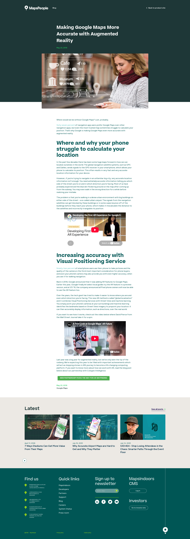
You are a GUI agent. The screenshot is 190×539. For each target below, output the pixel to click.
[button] (25, 461)
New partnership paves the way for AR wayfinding (83, 378)
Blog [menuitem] (61, 501)
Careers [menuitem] (62, 505)
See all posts (157, 409)
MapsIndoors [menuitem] (64, 485)
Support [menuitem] (62, 497)
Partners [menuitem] (62, 493)
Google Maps (62, 388)
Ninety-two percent (66, 268)
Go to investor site (139, 508)
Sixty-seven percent (66, 125)
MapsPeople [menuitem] (33, 532)
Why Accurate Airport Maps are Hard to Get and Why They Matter (93, 447)
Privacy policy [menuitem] (60, 532)
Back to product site (156, 8)
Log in (138, 491)
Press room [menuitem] (64, 513)
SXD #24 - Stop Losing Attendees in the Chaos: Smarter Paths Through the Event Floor (142, 449)
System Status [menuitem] (65, 509)
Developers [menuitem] (64, 489)
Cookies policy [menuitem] (87, 532)
